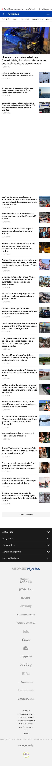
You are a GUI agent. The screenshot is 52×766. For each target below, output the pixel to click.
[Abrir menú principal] (48, 14)
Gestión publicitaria (26, 727)
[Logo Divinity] (26, 606)
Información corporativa (26, 714)
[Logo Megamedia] (27, 745)
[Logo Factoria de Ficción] (26, 623)
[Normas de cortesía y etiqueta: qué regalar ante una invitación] (44, 437)
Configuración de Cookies (26, 720)
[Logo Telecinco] (26, 589)
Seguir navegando (11, 551)
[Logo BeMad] (26, 648)
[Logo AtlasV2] (26, 682)
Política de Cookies (26, 724)
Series (14, 19)
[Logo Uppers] (26, 657)
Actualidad (13, 14)
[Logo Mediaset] (26, 570)
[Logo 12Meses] (26, 673)
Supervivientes (37, 19)
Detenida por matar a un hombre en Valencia (19, 9)
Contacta (26, 734)
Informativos (24, 19)
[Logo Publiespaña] (26, 690)
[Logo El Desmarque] (26, 614)
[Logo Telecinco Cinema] (26, 665)
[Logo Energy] (26, 640)
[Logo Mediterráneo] (26, 699)
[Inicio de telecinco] (3, 14)
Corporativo (8, 545)
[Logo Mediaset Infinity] (26, 581)
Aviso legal (26, 711)
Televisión (6, 19)
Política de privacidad (26, 717)
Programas (8, 538)
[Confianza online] (26, 757)
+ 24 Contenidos (26, 515)
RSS (26, 730)
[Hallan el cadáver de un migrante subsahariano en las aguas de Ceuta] (44, 77)
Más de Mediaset (11, 558)
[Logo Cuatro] (26, 598)
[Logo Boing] (26, 631)
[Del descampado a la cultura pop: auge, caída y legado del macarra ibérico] (44, 232)
